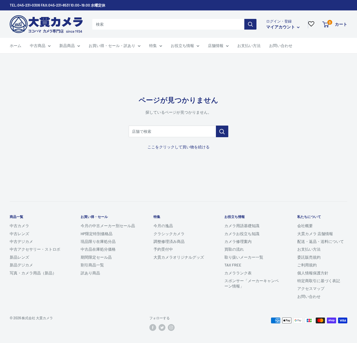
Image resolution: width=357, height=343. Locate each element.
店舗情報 (215, 45)
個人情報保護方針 (312, 273)
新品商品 (67, 45)
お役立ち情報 (182, 45)
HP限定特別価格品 (96, 233)
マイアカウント (281, 26)
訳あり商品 (90, 273)
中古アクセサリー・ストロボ (35, 249)
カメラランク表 (238, 273)
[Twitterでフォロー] (162, 327)
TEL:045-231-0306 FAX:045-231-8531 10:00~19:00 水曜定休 (57, 5)
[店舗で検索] (222, 131)
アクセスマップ (310, 288)
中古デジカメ (21, 241)
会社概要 (305, 225)
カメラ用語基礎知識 (241, 225)
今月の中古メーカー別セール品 (108, 225)
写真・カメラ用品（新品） (33, 273)
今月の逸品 (163, 225)
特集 (153, 45)
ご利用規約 (307, 265)
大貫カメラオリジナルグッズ (178, 257)
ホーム (15, 45)
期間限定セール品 (96, 257)
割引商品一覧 (92, 265)
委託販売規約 (309, 257)
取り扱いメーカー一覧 (243, 257)
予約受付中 (163, 249)
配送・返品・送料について (320, 241)
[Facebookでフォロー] (152, 327)
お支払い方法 (249, 45)
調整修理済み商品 (169, 241)
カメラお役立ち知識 (241, 233)
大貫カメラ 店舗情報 (315, 233)
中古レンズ (19, 233)
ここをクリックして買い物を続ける (178, 146)
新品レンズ (19, 257)
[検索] (250, 24)
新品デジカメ (21, 265)
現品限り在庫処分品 (98, 241)
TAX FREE (232, 265)
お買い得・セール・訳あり (112, 45)
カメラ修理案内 (238, 241)
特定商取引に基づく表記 (318, 280)
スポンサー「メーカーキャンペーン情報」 (251, 283)
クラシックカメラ (169, 233)
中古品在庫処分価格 (98, 249)
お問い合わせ (280, 45)
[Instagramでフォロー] (171, 327)
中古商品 (37, 45)
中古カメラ (19, 225)
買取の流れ (234, 249)
